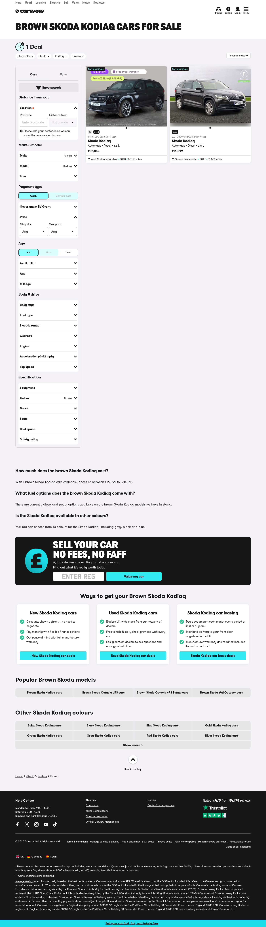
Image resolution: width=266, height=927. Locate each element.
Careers (151, 800)
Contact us (92, 805)
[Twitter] (27, 825)
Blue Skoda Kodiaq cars (162, 725)
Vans (75, 2)
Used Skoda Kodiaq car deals (133, 656)
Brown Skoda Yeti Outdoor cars (221, 692)
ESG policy (148, 841)
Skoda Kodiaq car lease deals (213, 656)
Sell (66, 2)
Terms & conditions (77, 841)
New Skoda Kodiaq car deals (53, 656)
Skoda (30, 776)
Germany (36, 856)
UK (22, 856)
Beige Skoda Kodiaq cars (45, 725)
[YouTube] (46, 825)
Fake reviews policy (185, 841)
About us (91, 800)
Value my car (134, 576)
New (18, 2)
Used (28, 2)
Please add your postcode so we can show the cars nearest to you (47, 133)
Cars (33, 74)
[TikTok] (55, 825)
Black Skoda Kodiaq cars (104, 725)
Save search (51, 87)
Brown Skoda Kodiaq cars (44, 692)
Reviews (99, 2)
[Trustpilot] (227, 811)
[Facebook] (17, 825)
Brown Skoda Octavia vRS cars (103, 692)
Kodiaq (42, 776)
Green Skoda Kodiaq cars (44, 735)
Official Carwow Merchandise (102, 821)
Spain (53, 856)
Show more (132, 745)
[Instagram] (36, 825)
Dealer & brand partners (160, 805)
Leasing (40, 2)
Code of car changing (238, 846)
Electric (55, 2)
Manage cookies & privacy (104, 841)
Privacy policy (164, 841)
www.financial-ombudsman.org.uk (222, 901)
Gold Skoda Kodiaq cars (221, 725)
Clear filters (25, 56)
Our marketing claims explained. (36, 875)
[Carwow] (29, 11)
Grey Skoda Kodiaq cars (103, 735)
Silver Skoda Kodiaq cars (221, 735)
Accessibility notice (240, 841)
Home (19, 776)
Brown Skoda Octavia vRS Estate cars (162, 692)
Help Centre (24, 800)
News (86, 2)
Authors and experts (97, 810)
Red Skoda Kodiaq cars (162, 735)
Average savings (24, 881)
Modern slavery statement (212, 841)
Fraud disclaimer (130, 841)
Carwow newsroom (96, 816)
